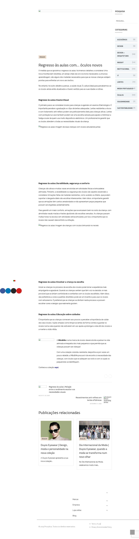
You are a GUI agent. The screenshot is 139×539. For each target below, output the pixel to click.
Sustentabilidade (125, 108)
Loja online (77, 510)
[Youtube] (19, 291)
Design (120, 46)
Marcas (75, 499)
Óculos (42, 57)
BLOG (18, 270)
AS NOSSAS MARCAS (18, 253)
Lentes (120, 82)
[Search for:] (126, 21)
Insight (120, 62)
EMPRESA (18, 259)
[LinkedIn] (110, 376)
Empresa (76, 505)
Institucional (123, 69)
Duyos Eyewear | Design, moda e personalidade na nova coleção (54, 449)
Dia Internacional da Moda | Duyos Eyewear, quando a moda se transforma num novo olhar (94, 451)
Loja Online (18, 264)
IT (118, 75)
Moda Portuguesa (125, 88)
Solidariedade (123, 101)
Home (19, 248)
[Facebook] (106, 376)
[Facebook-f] (2, 291)
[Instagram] (13, 291)
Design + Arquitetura (123, 54)
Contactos (18, 275)
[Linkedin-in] (8, 291)
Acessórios (122, 39)
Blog (74, 516)
